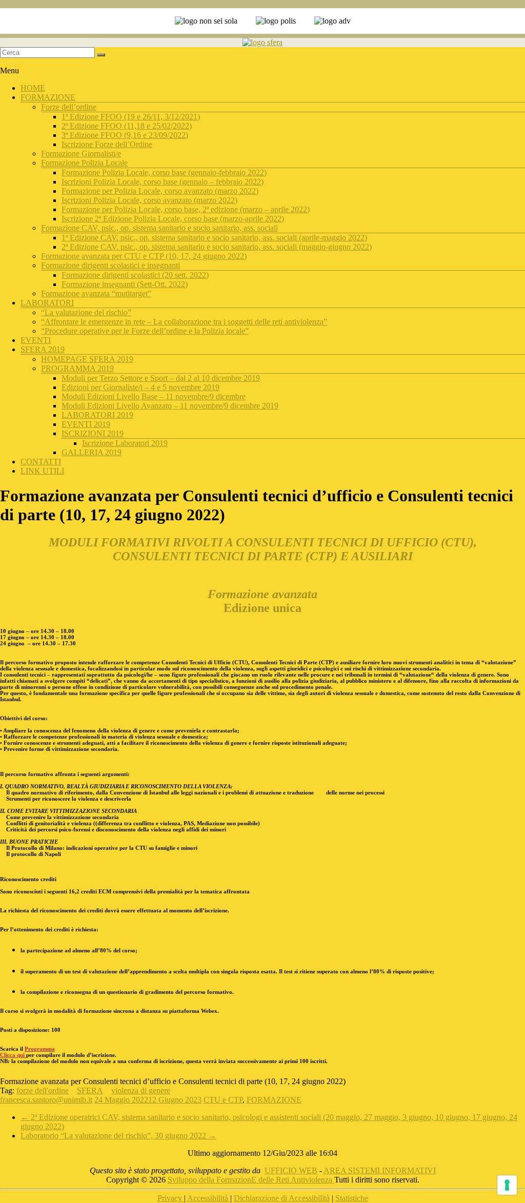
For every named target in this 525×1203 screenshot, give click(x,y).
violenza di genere (140, 1090)
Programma (40, 1049)
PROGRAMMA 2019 (77, 368)
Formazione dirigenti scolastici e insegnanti (110, 265)
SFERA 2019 (43, 349)
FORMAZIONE (48, 97)
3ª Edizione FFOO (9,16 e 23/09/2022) (125, 135)
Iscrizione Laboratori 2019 (125, 443)
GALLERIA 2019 (92, 452)
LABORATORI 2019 (97, 415)
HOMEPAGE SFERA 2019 (87, 359)
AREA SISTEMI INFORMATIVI (380, 1170)
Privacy (170, 1198)
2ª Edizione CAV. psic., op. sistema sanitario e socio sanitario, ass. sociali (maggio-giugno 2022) (217, 246)
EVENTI (36, 340)
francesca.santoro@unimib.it (46, 1099)
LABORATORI (47, 302)
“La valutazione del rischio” (86, 312)
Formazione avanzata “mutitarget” (96, 293)
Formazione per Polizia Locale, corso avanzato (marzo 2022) (160, 191)
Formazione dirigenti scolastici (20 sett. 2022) (135, 275)
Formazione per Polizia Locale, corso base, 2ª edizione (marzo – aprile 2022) (186, 209)
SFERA (90, 1090)
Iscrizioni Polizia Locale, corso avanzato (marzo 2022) (149, 200)
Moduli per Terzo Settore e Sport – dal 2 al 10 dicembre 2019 (161, 378)
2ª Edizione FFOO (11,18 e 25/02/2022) (127, 125)
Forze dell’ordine (68, 107)
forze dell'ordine (42, 1090)
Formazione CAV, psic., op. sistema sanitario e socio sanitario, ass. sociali (159, 227)
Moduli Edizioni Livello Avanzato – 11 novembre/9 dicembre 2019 (170, 405)
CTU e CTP (223, 1099)
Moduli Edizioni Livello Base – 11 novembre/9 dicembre (154, 396)
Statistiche (351, 1198)
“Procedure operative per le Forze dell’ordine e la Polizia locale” (145, 331)
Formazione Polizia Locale (84, 162)
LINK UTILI (42, 470)
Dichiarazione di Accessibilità (282, 1198)
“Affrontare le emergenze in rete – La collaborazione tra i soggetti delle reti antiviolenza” (184, 321)
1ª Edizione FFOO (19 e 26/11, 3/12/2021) (131, 116)
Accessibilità (208, 1198)
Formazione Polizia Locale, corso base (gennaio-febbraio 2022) (164, 172)
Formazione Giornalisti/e (81, 153)
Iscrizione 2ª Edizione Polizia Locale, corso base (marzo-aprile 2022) (173, 218)
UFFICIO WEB (291, 1170)
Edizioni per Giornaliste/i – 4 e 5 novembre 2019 (140, 387)
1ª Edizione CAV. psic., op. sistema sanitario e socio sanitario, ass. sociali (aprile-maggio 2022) (214, 237)
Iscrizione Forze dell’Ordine (107, 144)
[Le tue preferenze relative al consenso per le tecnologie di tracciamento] (507, 1185)
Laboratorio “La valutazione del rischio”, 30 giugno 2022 (118, 1135)
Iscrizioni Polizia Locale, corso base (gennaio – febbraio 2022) (163, 181)
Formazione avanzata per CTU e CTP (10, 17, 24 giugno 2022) (144, 256)
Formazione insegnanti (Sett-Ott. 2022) (125, 284)
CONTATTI (41, 461)
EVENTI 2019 (86, 424)
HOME (33, 88)
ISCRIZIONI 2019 (93, 433)
